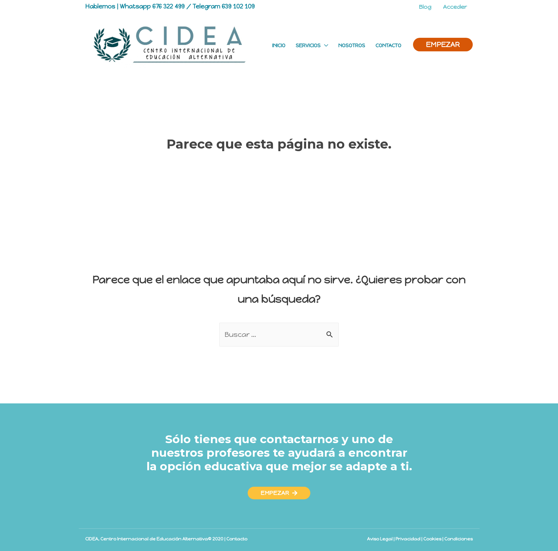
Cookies (432, 539)
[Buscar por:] (279, 334)
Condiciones (458, 539)
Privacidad (408, 539)
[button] (279, 493)
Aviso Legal (380, 539)
